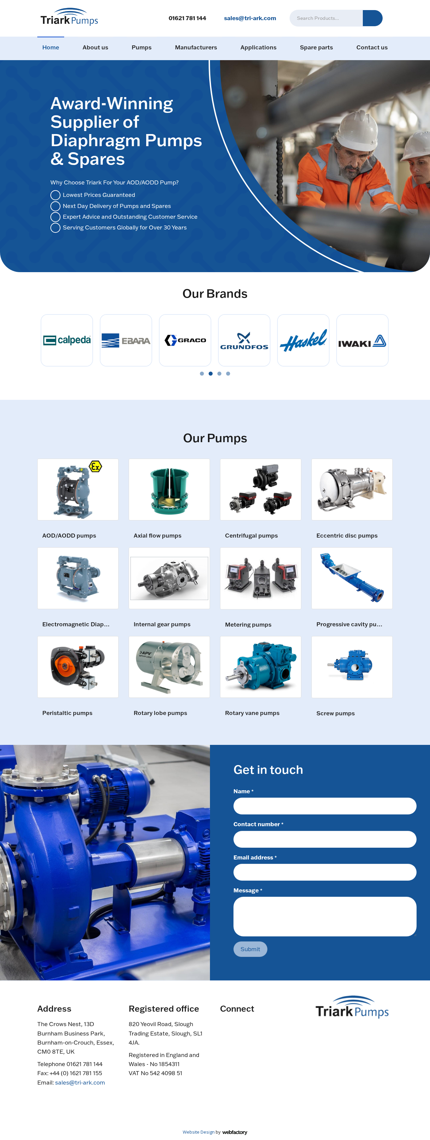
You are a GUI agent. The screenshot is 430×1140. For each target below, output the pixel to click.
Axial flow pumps (157, 536)
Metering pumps (248, 625)
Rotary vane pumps (252, 713)
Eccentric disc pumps (347, 536)
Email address (255, 857)
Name (243, 791)
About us (95, 47)
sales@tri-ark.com (250, 18)
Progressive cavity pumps (351, 624)
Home (50, 47)
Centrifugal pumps (251, 536)
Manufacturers (196, 47)
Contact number (258, 824)
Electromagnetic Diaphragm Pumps (77, 624)
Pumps (142, 47)
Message (247, 890)
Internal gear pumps (162, 624)
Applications (258, 47)
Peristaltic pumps (67, 713)
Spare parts (316, 47)
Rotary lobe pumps (160, 713)
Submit (250, 949)
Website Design (199, 1132)
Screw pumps (335, 713)
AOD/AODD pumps (69, 536)
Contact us (372, 47)
